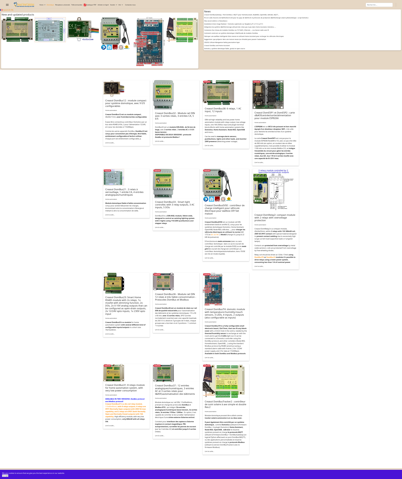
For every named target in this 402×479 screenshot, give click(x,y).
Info (119, 5)
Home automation (111, 110)
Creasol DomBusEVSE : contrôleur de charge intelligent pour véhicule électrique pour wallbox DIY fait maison (225, 209)
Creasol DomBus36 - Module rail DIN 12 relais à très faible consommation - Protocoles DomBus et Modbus (175, 296)
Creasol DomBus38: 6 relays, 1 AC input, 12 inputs (223, 110)
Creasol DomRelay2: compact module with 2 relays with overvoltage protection (274, 217)
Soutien (112, 5)
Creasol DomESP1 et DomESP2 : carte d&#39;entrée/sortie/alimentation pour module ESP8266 (274, 115)
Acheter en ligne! (103, 5)
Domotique (50, 5)
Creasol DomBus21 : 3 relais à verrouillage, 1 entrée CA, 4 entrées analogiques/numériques (124, 192)
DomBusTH (259, 257)
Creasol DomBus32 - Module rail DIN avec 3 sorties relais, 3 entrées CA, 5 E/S (175, 115)
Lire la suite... (110, 143)
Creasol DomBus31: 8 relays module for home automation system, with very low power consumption (125, 387)
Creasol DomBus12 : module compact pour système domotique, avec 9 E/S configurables (125, 103)
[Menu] (7, 4)
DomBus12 (270, 257)
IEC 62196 (215, 234)
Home (41, 5)
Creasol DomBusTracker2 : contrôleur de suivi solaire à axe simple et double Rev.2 (225, 404)
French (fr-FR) (7, 10)
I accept (5, 475)
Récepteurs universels (62, 5)
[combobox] (379, 5)
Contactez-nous (130, 5)
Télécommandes (76, 5)
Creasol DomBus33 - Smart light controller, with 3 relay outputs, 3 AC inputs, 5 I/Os (174, 204)
